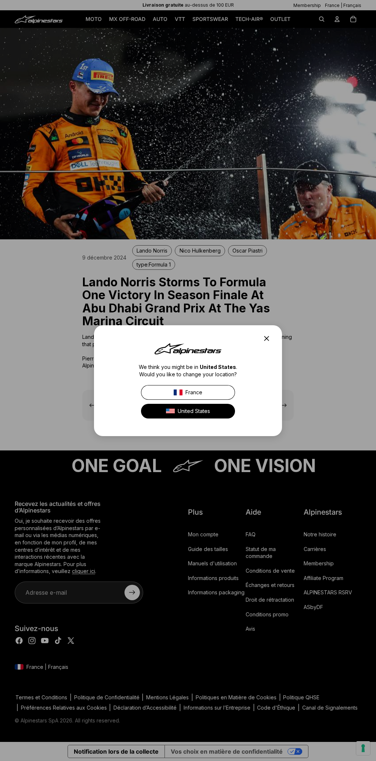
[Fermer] (268, 338)
